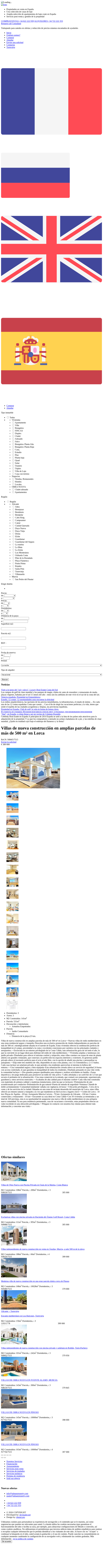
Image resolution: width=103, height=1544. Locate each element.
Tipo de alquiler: (8, 670)
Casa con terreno (22, 474)
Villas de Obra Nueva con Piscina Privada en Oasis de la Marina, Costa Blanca (34, 1185)
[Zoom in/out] (10, 1455)
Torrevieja (10, 47)
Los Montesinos (22, 552)
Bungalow (19, 428)
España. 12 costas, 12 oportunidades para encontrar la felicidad (27, 699)
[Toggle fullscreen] (7, 1455)
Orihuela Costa (21, 555)
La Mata (18, 547)
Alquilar (9, 40)
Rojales (18, 566)
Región (4, 497)
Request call (6, 23)
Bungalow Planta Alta (24, 444)
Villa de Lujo (20, 471)
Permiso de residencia (15, 1476)
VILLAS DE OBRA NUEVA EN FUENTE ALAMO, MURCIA (29, 1380)
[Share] (5, 1455)
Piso (17, 455)
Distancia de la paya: (10, 616)
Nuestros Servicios (14, 1461)
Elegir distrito (6, 584)
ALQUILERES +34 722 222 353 (48, 21)
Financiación (11, 1464)
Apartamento (20, 422)
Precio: (4, 593)
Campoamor (20, 520)
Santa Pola (19, 569)
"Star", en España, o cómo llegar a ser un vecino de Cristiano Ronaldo (30, 714)
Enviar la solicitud (8, 742)
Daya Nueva (20, 528)
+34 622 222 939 (13, 1503)
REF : (3, 643)
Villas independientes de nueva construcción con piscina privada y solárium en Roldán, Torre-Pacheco (44, 1348)
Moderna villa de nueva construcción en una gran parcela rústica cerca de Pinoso (35, 1281)
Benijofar (19, 515)
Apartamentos (21, 492)
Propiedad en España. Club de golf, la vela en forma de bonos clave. (30, 709)
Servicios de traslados (15, 1471)
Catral (17, 523)
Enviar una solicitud (14, 42)
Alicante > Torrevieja (10, 1311)
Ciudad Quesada (22, 526)
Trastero (18, 466)
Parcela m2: (6, 633)
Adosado (19, 439)
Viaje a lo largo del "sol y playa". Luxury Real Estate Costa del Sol (29, 690)
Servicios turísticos (14, 1473)
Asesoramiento (12, 1466)
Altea (17, 507)
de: (2, 595)
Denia (17, 534)
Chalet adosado (21, 489)
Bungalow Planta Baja (24, 447)
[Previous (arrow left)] (2, 1457)
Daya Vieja (20, 531)
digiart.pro (20, 1517)
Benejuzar (19, 509)
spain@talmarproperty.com (17, 1496)
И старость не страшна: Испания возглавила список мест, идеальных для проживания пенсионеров (46, 711)
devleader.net (25, 1515)
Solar (17, 463)
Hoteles (18, 482)
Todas (12, 417)
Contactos (10, 45)
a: (2, 598)
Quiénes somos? (13, 35)
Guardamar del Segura (24, 542)
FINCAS (19, 431)
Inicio (8, 33)
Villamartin (20, 574)
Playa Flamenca (22, 561)
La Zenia (19, 550)
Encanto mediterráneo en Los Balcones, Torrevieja (22, 1316)
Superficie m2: (7, 624)
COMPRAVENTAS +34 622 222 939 (17, 21)
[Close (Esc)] (2, 1455)
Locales (18, 484)
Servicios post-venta (14, 1469)
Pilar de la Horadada (23, 558)
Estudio (18, 452)
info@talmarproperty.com (17, 1493)
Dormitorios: (6, 608)
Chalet (18, 436)
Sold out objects (13, 1478)
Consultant (16, 23)
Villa (17, 425)
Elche (17, 536)
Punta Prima (20, 563)
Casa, (17, 449)
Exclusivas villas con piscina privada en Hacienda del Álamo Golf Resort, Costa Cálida (38, 1217)
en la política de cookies (23, 1539)
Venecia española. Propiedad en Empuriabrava (20, 697)
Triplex (18, 468)
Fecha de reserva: (8, 652)
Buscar (5, 680)
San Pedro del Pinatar (24, 579)
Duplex (18, 433)
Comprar (10, 37)
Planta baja (19, 458)
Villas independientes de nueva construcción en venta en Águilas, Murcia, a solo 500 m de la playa (42, 1249)
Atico (17, 441)
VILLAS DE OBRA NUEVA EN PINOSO (20, 1412)
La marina (19, 544)
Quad (17, 460)
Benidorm (19, 512)
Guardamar (20, 539)
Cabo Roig (19, 517)
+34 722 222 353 (13, 1505)
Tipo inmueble (7, 412)
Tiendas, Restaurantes (24, 479)
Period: (4, 661)
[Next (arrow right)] (5, 1457)
